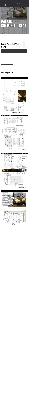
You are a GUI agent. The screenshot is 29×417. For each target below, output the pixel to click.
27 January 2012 (7, 51)
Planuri (20, 67)
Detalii (17, 63)
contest (22, 51)
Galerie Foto (6, 63)
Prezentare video (8, 67)
